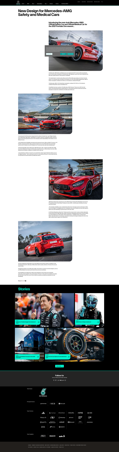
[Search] (102, 1)
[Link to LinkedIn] (62, 380)
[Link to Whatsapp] (65, 380)
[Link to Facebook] (53, 380)
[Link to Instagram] (55, 380)
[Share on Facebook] (21, 280)
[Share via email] (25, 280)
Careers (57, 3)
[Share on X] (22, 280)
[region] (60, 51)
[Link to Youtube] (60, 380)
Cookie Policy (61, 51)
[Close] (74, 46)
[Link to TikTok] (58, 380)
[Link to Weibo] (63, 380)
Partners (51, 3)
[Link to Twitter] (57, 380)
